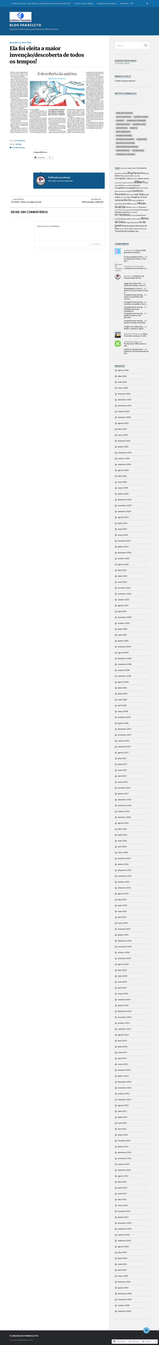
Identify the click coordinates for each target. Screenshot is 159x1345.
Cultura (129, 178)
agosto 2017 (123, 752)
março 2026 (123, 388)
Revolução (134, 222)
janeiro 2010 (123, 1287)
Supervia (137, 229)
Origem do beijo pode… (134, 326)
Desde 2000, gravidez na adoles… (135, 251)
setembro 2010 (124, 1240)
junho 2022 (122, 576)
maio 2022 (122, 582)
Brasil (146, 173)
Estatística (122, 128)
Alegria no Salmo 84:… (133, 283)
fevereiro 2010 (124, 1281)
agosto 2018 (123, 682)
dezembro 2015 (124, 870)
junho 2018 (122, 693)
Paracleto (145, 210)
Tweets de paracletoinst (125, 81)
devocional (130, 182)
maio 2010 (122, 1264)
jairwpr (19, 144)
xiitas (137, 231)
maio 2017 (122, 770)
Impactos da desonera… (134, 349)
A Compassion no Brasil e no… (136, 267)
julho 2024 (122, 476)
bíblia (117, 175)
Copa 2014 (137, 176)
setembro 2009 (124, 1311)
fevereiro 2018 (124, 717)
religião (128, 222)
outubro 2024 (124, 458)
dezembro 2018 (124, 658)
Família (133, 128)
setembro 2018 (124, 676)
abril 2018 (122, 705)
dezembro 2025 (124, 399)
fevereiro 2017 (124, 788)
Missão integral (124, 135)
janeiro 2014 (123, 1005)
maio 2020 (122, 635)
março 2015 (123, 923)
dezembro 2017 (124, 729)
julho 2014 (122, 970)
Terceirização (121, 231)
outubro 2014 (124, 952)
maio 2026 (122, 382)
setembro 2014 (124, 958)
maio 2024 (122, 482)
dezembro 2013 (124, 1011)
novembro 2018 (124, 664)
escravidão (128, 185)
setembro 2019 (124, 646)
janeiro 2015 (123, 935)
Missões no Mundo (125, 139)
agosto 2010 (123, 1246)
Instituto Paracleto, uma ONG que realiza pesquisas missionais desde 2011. (41, 3)
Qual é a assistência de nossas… (133, 297)
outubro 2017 (124, 740)
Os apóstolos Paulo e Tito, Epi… (135, 260)
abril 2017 (122, 776)
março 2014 (123, 993)
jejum (122, 197)
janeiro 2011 (123, 1217)
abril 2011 (122, 1199)
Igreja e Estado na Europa (134, 322)
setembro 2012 (124, 1099)
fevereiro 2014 (124, 999)
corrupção (120, 178)
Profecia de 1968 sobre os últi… (135, 344)
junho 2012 (122, 1117)
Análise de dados (125, 113)
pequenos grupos (122, 212)
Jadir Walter (140, 194)
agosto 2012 (123, 1105)
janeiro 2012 (123, 1146)
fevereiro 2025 (124, 441)
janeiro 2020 (123, 641)
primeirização (141, 215)
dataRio (146, 179)
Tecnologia (138, 150)
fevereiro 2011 (124, 1211)
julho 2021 (122, 611)
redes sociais (136, 219)
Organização (129, 210)
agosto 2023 (123, 517)
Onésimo (121, 210)
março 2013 (123, 1064)
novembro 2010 (124, 1229)
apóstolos (132, 168)
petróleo (133, 215)
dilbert (139, 182)
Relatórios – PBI (126, 3)
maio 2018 (122, 699)
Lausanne (118, 204)
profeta (128, 219)
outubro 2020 (124, 623)
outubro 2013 (124, 1023)
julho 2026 (122, 376)
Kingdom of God (139, 197)
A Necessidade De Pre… (134, 257)
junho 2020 (122, 629)
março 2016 (123, 852)
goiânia (117, 191)
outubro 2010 (124, 1234)
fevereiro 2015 (124, 929)
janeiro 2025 (123, 446)
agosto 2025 (123, 423)
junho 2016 (122, 835)
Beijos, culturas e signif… (134, 328)
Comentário (95, 244)
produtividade (120, 219)
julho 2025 (122, 429)
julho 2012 (122, 1111)
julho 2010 (122, 1252)
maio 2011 (122, 1193)
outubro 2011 (124, 1164)
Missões (128, 207)
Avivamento (142, 168)
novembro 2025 (124, 405)
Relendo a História (20, 43)
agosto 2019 (123, 652)
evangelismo (120, 187)
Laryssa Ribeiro (138, 200)
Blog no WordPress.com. (21, 1340)
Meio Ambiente (123, 131)
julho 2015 (122, 899)
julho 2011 (122, 1182)
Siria (126, 229)
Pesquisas (142, 139)
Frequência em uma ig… (134, 295)
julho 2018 (122, 688)
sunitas (130, 229)
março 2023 (123, 535)
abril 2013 (122, 1058)
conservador (128, 176)
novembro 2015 (124, 876)
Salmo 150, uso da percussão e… (136, 291)
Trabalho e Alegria (126, 154)
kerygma (128, 197)
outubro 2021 (124, 599)
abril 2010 (122, 1270)
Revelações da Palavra (127, 147)
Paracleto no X (123, 76)
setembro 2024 (124, 464)
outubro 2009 (124, 1305)
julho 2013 (122, 1040)
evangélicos (132, 187)
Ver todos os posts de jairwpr (60, 181)
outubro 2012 (124, 1093)
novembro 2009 (124, 1299)
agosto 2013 (123, 1034)
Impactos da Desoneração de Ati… (134, 277)
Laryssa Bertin (123, 199)
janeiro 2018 (123, 723)
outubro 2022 (124, 558)
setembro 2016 (124, 817)
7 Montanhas (124, 168)
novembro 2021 (124, 593)
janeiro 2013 (123, 1076)
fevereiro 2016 (124, 858)
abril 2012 (122, 1129)
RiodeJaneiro (129, 226)
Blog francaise (124, 117)
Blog (125, 173)
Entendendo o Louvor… (133, 288)
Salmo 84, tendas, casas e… (135, 285)
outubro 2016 (124, 811)
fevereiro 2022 (124, 588)
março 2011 (123, 1205)
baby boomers (119, 173)
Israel (132, 195)
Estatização (136, 185)
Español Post (139, 124)
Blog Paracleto (25, 25)
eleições (121, 185)
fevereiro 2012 (124, 1140)
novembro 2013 (124, 1017)
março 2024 (123, 488)
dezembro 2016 (124, 799)
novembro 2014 (124, 946)
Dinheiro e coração (136, 120)
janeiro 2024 (123, 493)
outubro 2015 (124, 882)
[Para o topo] (146, 1330)
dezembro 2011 (124, 1152)
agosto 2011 (123, 1176)
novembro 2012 (124, 1087)
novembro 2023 (124, 505)
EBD (146, 183)
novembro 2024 (124, 452)
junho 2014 (122, 976)
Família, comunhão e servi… (135, 304)
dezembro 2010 (124, 1223)
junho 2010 (122, 1258)
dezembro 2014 (124, 940)
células (140, 178)
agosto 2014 (123, 964)
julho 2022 (122, 570)
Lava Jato (126, 203)
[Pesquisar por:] (132, 45)
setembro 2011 (124, 1170)
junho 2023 (122, 523)
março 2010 (123, 1276)
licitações (134, 204)
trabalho (131, 231)
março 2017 (123, 782)
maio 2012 (122, 1123)
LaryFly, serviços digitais (83, 3)
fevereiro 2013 (124, 1070)
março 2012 (123, 1134)
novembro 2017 (124, 735)
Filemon (145, 188)
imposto (129, 191)
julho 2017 (122, 758)
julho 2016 (122, 829)
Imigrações (123, 191)
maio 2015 (122, 911)
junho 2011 (122, 1187)
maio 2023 (122, 529)
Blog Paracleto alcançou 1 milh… (135, 335)
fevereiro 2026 (124, 394)
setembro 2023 (124, 511)
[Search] (147, 3)
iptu (128, 195)
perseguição (133, 212)
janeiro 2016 (123, 864)
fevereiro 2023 (124, 541)
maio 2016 (122, 840)
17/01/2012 (20, 140)
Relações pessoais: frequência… (132, 310)
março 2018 (123, 711)
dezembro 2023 (124, 499)
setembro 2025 (124, 417)
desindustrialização (121, 182)
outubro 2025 (124, 411)
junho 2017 (122, 764)
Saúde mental (123, 150)
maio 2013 (122, 1052)
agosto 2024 (123, 470)
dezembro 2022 (124, 552)
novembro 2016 (124, 805)
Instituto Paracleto (126, 93)
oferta (117, 210)
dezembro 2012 (124, 1082)
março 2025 (123, 435)
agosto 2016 (123, 823)
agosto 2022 (123, 564)
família (141, 188)
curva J (134, 179)
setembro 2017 (124, 746)
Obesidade (142, 207)
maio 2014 (122, 982)
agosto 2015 (123, 893)
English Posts (123, 124)
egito (116, 185)
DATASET (120, 120)
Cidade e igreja (141, 117)
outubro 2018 (124, 670)
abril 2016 (122, 846)
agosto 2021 (123, 605)
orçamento (136, 210)
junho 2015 (122, 905)
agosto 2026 (123, 370)
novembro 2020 (124, 617)
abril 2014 (122, 987)
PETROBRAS (122, 214)
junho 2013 (122, 1046)
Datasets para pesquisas (106, 3)
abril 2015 (122, 917)
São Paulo (144, 229)
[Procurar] (145, 45)
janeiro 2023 (123, 546)
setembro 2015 (124, 887)
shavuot (121, 229)
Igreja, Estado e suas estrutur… (132, 316)
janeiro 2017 (123, 793)
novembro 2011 (124, 1158)
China (122, 176)
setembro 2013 (124, 1029)
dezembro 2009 (124, 1293)
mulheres (135, 207)
